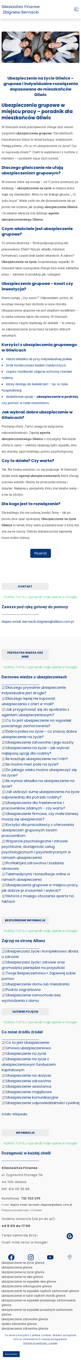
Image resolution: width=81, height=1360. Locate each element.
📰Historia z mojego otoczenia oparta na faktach (38, 898)
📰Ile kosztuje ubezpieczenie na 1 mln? (35, 758)
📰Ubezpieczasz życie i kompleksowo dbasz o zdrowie (40, 954)
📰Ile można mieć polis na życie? (30, 764)
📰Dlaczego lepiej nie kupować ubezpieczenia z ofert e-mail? (28, 701)
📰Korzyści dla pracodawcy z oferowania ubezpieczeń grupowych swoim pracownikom (38, 830)
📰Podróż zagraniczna (21, 989)
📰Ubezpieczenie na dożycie (26, 1075)
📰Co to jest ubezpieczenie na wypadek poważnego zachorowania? (36, 723)
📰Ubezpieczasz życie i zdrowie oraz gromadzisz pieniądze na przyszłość (33, 965)
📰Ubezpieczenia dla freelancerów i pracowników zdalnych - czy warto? (33, 805)
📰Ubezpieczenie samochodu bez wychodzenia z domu (31, 998)
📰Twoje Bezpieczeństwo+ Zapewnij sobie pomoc (38, 976)
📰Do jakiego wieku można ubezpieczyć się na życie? (39, 772)
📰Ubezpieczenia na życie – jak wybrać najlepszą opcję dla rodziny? (36, 750)
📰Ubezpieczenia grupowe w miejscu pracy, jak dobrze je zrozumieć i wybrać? (40, 888)
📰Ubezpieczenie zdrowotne (26, 1080)
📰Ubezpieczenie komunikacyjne (30, 1097)
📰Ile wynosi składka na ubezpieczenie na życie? (38, 783)
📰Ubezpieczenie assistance (26, 1086)
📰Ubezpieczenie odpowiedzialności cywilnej (40, 1102)
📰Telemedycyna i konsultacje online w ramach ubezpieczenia (36, 877)
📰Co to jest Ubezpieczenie (25, 1042)
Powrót (40, 553)
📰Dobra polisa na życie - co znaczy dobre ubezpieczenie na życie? (39, 734)
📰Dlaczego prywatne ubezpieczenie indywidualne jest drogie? (34, 690)
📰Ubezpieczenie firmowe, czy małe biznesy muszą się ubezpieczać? (40, 816)
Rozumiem (11, 1354)
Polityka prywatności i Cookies (22, 1210)
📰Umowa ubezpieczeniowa (26, 1048)
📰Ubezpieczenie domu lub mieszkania (35, 984)
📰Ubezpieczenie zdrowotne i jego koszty (38, 742)
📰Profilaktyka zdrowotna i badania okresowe (33, 866)
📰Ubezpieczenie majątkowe (27, 1091)
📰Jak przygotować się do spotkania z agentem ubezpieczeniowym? (35, 712)
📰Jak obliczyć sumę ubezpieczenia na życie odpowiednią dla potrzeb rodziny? (40, 794)
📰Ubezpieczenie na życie (24, 1053)
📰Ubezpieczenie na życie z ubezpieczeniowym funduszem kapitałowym (29, 1064)
